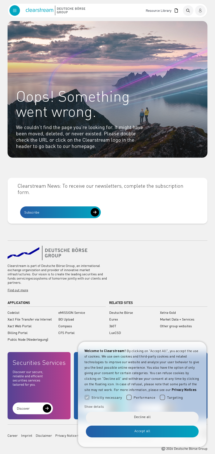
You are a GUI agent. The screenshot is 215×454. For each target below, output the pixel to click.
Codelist (14, 312)
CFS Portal (66, 333)
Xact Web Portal (19, 326)
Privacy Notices (184, 390)
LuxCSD (115, 333)
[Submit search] (188, 10)
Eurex (113, 319)
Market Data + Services (177, 319)
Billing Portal (18, 333)
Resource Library (159, 10)
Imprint (26, 435)
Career (13, 435)
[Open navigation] (17, 10)
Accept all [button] (142, 431)
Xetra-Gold (168, 312)
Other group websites (176, 326)
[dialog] (142, 394)
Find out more (18, 290)
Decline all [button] (142, 417)
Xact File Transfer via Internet (30, 319)
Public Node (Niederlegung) (28, 339)
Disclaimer (44, 435)
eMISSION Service (71, 312)
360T (112, 326)
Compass (65, 326)
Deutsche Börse (121, 312)
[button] (142, 406)
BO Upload (66, 319)
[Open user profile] (200, 10)
